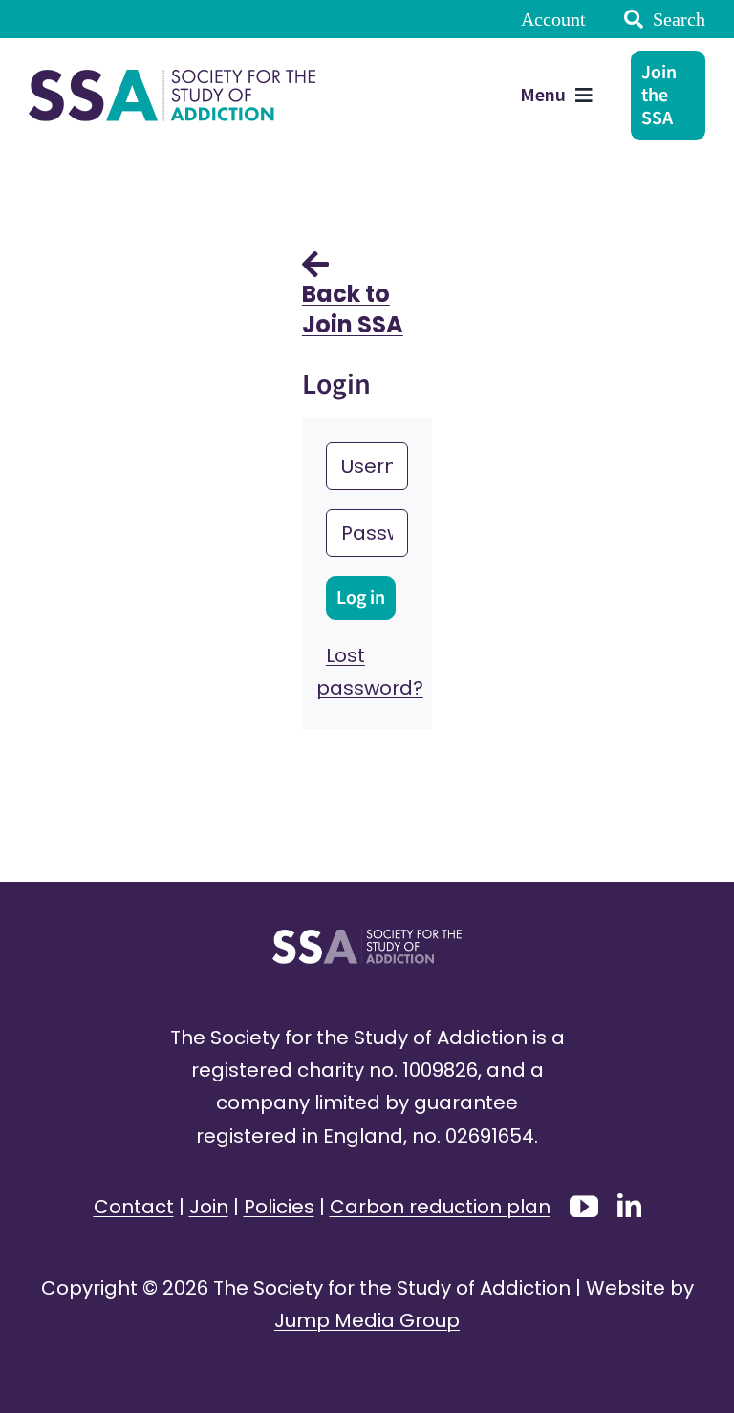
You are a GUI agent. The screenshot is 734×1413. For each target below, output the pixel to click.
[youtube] (584, 1206)
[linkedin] (629, 1205)
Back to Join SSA (352, 309)
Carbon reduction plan (440, 1206)
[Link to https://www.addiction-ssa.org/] (315, 263)
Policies (279, 1206)
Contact (134, 1206)
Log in (360, 598)
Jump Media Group (367, 1320)
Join (208, 1206)
